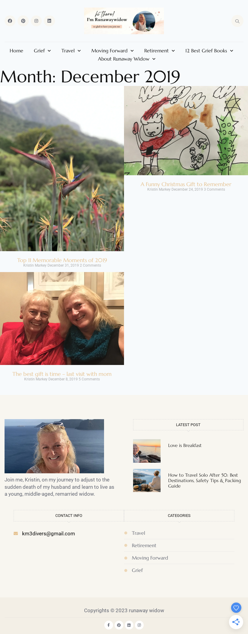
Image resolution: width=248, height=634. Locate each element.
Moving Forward (109, 51)
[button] (237, 21)
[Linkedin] (49, 20)
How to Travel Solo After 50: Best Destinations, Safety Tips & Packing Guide (204, 480)
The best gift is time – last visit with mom (62, 373)
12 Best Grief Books (206, 51)
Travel (68, 51)
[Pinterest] (23, 20)
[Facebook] (10, 20)
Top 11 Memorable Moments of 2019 (62, 260)
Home (16, 51)
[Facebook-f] (108, 625)
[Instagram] (36, 20)
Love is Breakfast (185, 445)
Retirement (156, 51)
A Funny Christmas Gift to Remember (186, 184)
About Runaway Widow (123, 59)
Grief (39, 51)
